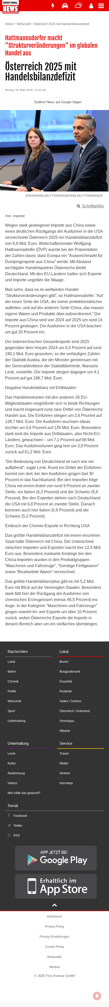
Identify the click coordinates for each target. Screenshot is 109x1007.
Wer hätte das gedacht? (24, 793)
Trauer (64, 753)
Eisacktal (66, 681)
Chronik (13, 681)
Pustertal (66, 691)
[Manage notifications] (97, 996)
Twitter (17, 825)
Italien (12, 671)
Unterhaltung (17, 721)
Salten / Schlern (70, 701)
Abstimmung (16, 773)
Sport (11, 711)
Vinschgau (67, 721)
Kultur (12, 763)
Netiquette (54, 956)
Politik (12, 691)
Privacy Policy (54, 926)
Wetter (64, 763)
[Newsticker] (52, 6)
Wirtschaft (23, 24)
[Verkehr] (65, 6)
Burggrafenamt (70, 671)
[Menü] (103, 5)
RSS (16, 835)
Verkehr (65, 773)
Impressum (54, 916)
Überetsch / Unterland (75, 711)
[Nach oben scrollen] (54, 905)
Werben (54, 967)
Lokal (11, 661)
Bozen (64, 661)
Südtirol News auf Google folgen (57, 102)
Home (9, 24)
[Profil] (91, 6)
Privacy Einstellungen (54, 936)
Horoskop (66, 783)
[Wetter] (79, 6)
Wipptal (65, 731)
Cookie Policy (54, 946)
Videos (12, 783)
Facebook (20, 816)
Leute (11, 753)
